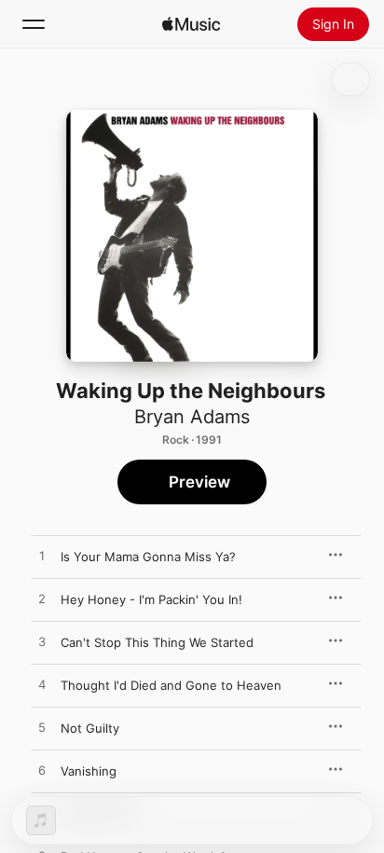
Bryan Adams (192, 417)
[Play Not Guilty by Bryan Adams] (42, 728)
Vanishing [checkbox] (89, 771)
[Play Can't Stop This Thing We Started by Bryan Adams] (42, 642)
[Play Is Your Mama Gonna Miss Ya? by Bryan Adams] (42, 556)
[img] (191, 24)
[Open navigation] (33, 24)
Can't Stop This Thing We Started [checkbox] (157, 642)
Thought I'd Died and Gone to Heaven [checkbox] (171, 685)
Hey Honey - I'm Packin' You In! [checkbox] (151, 599)
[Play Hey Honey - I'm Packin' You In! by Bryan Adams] (42, 599)
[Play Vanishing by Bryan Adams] (42, 771)
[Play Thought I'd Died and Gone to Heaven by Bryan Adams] (42, 685)
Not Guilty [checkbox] (90, 728)
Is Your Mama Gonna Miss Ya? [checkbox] (148, 556)
